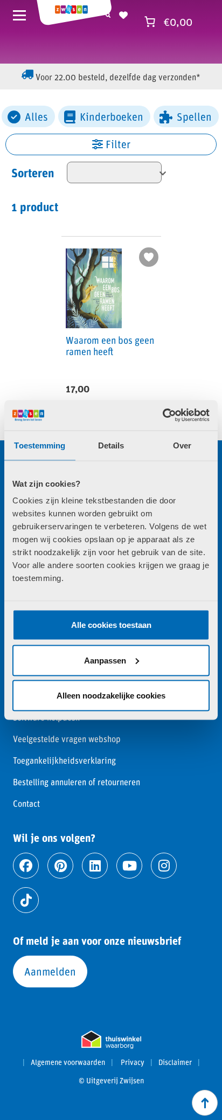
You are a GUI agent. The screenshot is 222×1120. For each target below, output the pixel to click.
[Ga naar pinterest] (60, 866)
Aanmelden (50, 971)
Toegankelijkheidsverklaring (64, 760)
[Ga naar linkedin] (95, 866)
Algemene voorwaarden (68, 1062)
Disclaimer (175, 1062)
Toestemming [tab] (39, 445)
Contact (26, 803)
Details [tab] (111, 445)
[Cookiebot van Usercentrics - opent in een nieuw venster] (162, 416)
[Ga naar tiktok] (26, 900)
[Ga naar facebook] (26, 866)
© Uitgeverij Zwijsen (111, 1081)
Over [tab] (182, 445)
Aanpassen (105, 660)
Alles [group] (36, 116)
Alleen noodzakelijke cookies (111, 695)
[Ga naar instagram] (164, 866)
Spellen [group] (194, 116)
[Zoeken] (108, 13)
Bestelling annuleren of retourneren (76, 781)
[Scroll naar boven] (205, 1103)
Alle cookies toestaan (111, 625)
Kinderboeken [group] (111, 116)
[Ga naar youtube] (129, 866)
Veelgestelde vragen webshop (67, 738)
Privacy (132, 1062)
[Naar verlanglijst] (123, 13)
